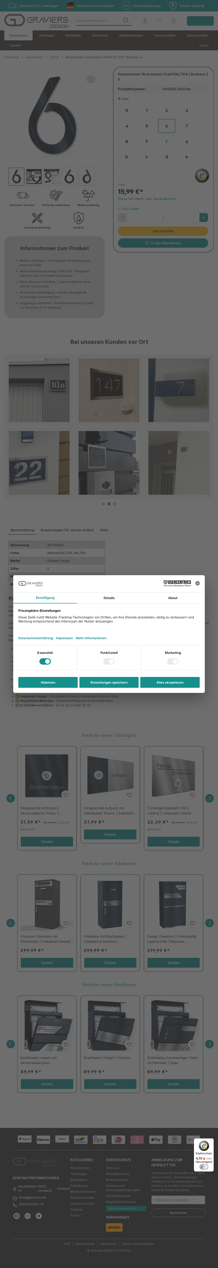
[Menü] (211, 1141)
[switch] (204, 1166)
